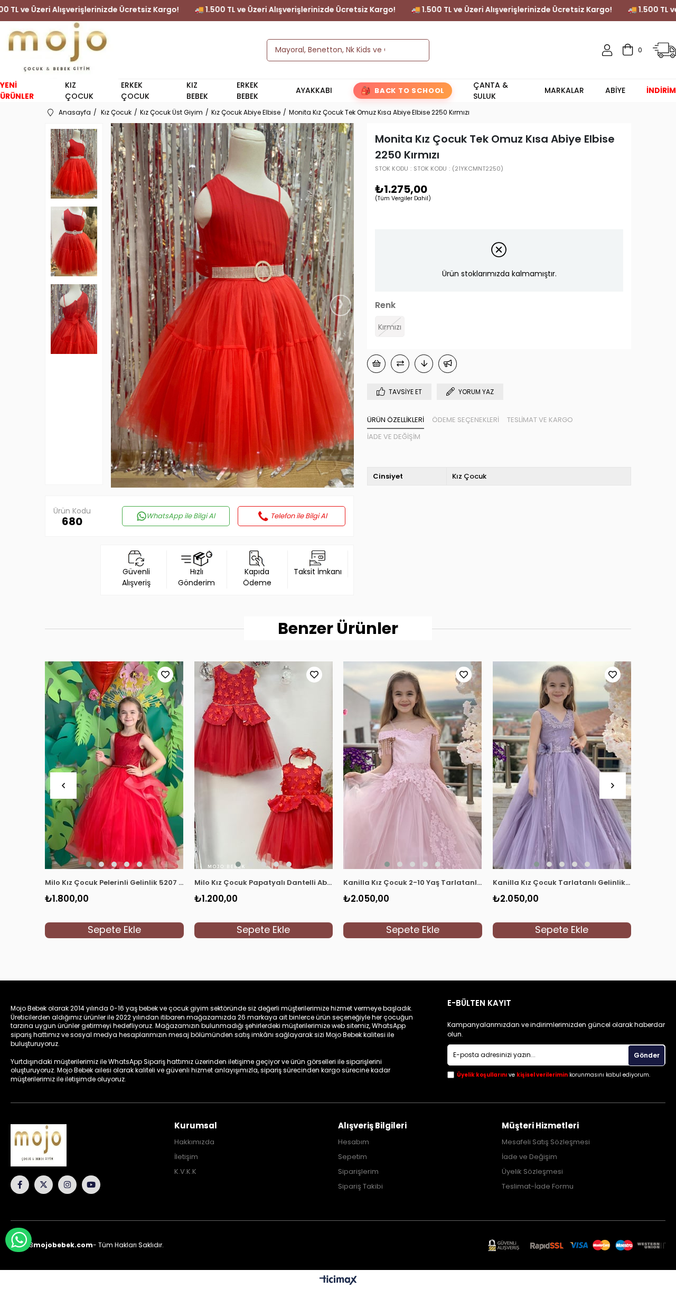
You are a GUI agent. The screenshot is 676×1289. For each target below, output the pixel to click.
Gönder (647, 1055)
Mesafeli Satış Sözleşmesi (546, 1142)
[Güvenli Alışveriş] (576, 1245)
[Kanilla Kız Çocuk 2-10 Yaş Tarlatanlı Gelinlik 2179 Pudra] (412, 765)
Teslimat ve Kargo (540, 420)
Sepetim (352, 1157)
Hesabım (353, 1142)
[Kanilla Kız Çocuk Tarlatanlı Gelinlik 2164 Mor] (562, 765)
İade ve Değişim (393, 437)
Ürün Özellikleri (395, 420)
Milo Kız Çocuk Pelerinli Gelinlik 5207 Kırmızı (114, 882)
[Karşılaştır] (400, 363)
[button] (88, 864)
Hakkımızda (194, 1142)
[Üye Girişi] (607, 50)
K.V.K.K (185, 1171)
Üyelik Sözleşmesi (532, 1171)
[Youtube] (91, 1184)
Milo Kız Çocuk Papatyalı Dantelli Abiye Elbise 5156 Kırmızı (263, 882)
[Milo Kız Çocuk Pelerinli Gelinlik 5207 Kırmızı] (114, 765)
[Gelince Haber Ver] (447, 363)
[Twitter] (43, 1184)
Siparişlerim (358, 1171)
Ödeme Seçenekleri (465, 420)
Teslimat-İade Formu (538, 1186)
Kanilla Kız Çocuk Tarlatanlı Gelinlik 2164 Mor (562, 882)
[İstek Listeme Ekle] (376, 363)
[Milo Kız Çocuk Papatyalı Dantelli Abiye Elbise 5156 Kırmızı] (263, 765)
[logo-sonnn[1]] (53, 1145)
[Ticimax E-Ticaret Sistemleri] (338, 1280)
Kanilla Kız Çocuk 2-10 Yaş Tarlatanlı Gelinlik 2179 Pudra (412, 882)
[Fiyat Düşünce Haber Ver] (424, 363)
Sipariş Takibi (360, 1186)
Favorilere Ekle (165, 675)
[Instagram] (67, 1184)
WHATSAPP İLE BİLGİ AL (18, 1240)
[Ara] (412, 50)
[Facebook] (20, 1184)
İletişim (186, 1157)
